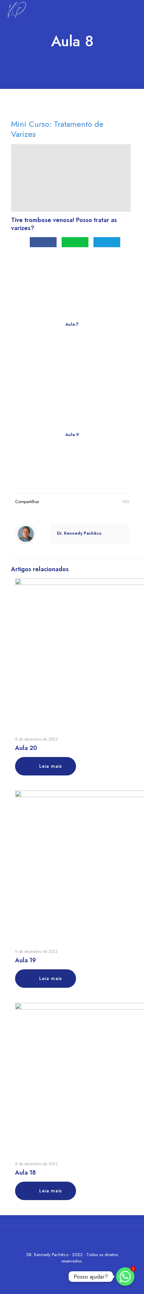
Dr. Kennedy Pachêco (79, 533)
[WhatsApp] (54, 1270)
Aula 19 (25, 960)
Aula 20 (26, 748)
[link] (72, 374)
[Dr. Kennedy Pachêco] (15, 10)
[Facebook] (63, 1270)
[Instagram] (81, 1270)
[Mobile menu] (135, 10)
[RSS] (90, 1270)
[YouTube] (72, 1270)
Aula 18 (25, 1172)
